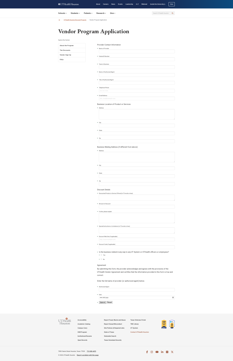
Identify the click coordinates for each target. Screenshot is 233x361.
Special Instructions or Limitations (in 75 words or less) (114, 226)
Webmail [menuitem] (144, 4)
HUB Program (82, 332)
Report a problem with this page (88, 355)
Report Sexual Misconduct (113, 324)
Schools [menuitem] (61, 13)
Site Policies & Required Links (114, 328)
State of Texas (109, 332)
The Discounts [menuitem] (65, 50)
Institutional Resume (85, 336)
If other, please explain (105, 211)
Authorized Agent (104, 286)
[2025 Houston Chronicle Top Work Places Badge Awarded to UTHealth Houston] (165, 324)
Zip (100, 138)
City (100, 122)
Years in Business (104, 64)
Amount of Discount (104, 203)
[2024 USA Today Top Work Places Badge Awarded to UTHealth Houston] (171, 324)
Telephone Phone (104, 87)
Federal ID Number (104, 56)
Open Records (82, 340)
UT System (134, 328)
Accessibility (82, 320)
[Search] (172, 13)
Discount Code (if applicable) (107, 244)
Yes (104, 255)
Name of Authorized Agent (106, 72)
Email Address (103, 95)
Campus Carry (82, 328)
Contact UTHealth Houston (139, 332)
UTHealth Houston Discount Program (75, 20)
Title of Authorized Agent (106, 80)
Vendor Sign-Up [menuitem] (65, 55)
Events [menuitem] (120, 4)
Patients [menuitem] (87, 13)
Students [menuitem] (74, 13)
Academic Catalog (84, 324)
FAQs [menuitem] (62, 59)
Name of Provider (104, 48)
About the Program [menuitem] (67, 45)
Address (101, 108)
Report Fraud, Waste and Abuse (115, 320)
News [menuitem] (113, 4)
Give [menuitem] (171, 4)
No (104, 259)
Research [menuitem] (100, 13)
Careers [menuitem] (105, 4)
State (100, 130)
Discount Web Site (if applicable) (108, 236)
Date (100, 294)
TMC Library (134, 324)
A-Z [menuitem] (137, 4)
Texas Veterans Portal (138, 320)
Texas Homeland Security (112, 340)
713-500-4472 (91, 351)
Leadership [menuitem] (129, 4)
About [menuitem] (98, 4)
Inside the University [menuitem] (157, 4)
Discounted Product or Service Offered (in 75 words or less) (116, 193)
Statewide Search (110, 336)
